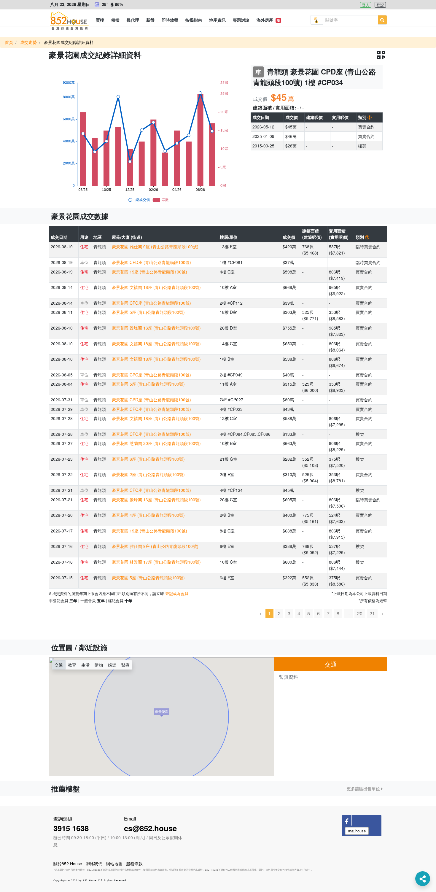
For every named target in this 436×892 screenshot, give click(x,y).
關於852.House (67, 863)
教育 (72, 665)
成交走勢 (28, 42)
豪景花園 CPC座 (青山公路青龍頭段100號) (151, 303)
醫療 (125, 665)
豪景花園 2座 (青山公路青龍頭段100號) (148, 474)
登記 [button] (380, 5)
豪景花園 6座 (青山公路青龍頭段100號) (148, 459)
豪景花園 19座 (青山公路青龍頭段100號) (149, 272)
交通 (59, 665)
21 (372, 613)
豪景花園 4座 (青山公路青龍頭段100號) (148, 515)
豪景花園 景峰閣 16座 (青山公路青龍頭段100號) (156, 328)
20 (359, 613)
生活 (85, 665)
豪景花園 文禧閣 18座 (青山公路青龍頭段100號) (156, 287)
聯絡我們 (94, 863)
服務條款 (134, 863)
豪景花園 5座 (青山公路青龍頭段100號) (148, 312)
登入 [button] (366, 5)
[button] (100, 20)
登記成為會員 (176, 593)
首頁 (9, 42)
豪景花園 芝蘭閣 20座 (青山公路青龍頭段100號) (156, 443)
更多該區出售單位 (364, 788)
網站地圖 (114, 863)
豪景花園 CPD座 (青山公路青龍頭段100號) (151, 262)
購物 (99, 665)
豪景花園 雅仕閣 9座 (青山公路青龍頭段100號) (155, 246)
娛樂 (112, 665)
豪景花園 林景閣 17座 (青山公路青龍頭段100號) (156, 562)
